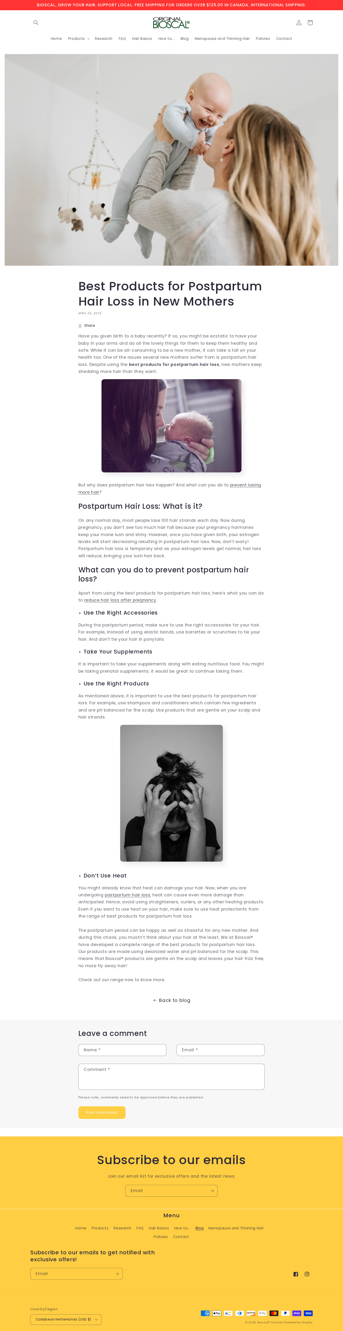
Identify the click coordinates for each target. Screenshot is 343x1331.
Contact (181, 1236)
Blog (200, 1228)
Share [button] (89, 325)
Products (100, 1228)
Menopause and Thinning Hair (236, 1228)
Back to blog (174, 1000)
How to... (182, 1228)
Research (122, 1228)
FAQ (140, 1228)
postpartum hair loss (127, 895)
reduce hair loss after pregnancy (120, 600)
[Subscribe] (211, 1191)
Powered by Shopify (298, 1322)
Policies (161, 1236)
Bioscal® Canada (270, 1322)
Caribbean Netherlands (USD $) (63, 1319)
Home (81, 1228)
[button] (36, 22)
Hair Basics (159, 1228)
